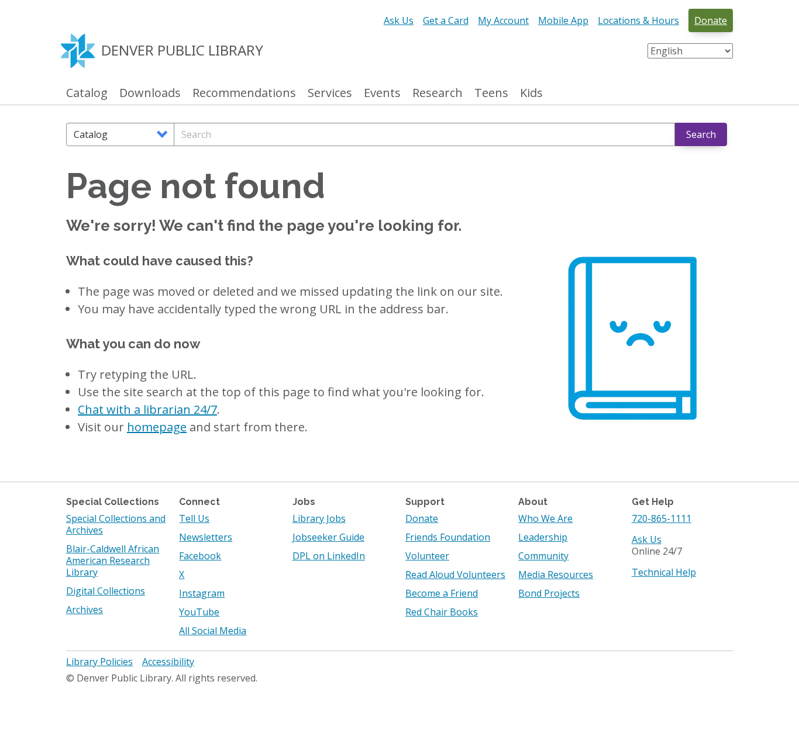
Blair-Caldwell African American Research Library (112, 560)
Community (543, 555)
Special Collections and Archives (116, 524)
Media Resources (555, 574)
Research (437, 93)
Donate (710, 20)
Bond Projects (549, 593)
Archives (84, 609)
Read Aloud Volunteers (455, 574)
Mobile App (563, 20)
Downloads (150, 93)
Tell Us (194, 518)
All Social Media (212, 630)
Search (701, 134)
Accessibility (168, 661)
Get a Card (446, 20)
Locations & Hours (638, 20)
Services (330, 93)
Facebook (200, 555)
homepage (157, 427)
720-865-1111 (661, 518)
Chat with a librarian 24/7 (147, 409)
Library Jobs (319, 518)
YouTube (199, 611)
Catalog (87, 93)
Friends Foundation (447, 537)
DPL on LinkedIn (328, 555)
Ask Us (399, 20)
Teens (491, 93)
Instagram (202, 593)
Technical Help (664, 572)
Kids (531, 93)
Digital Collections (105, 590)
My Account (503, 20)
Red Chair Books (441, 611)
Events (382, 93)
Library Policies (99, 661)
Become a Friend (441, 593)
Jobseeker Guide (328, 537)
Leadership (542, 537)
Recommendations (244, 93)
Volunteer (427, 555)
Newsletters (205, 537)
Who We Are (545, 518)
